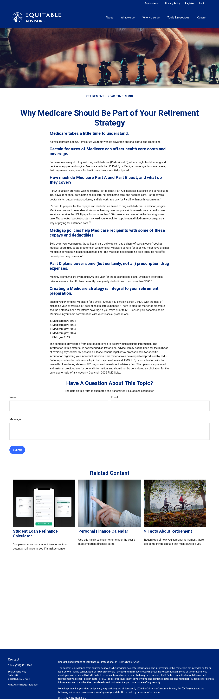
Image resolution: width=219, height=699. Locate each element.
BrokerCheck (133, 662)
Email (114, 397)
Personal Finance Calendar (103, 531)
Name (12, 397)
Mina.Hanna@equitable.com (23, 684)
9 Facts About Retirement (168, 531)
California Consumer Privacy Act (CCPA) (168, 688)
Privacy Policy (172, 3)
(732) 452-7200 (23, 665)
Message (15, 419)
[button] (109, 17)
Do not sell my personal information (140, 692)
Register (189, 3)
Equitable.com (152, 3)
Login (202, 3)
